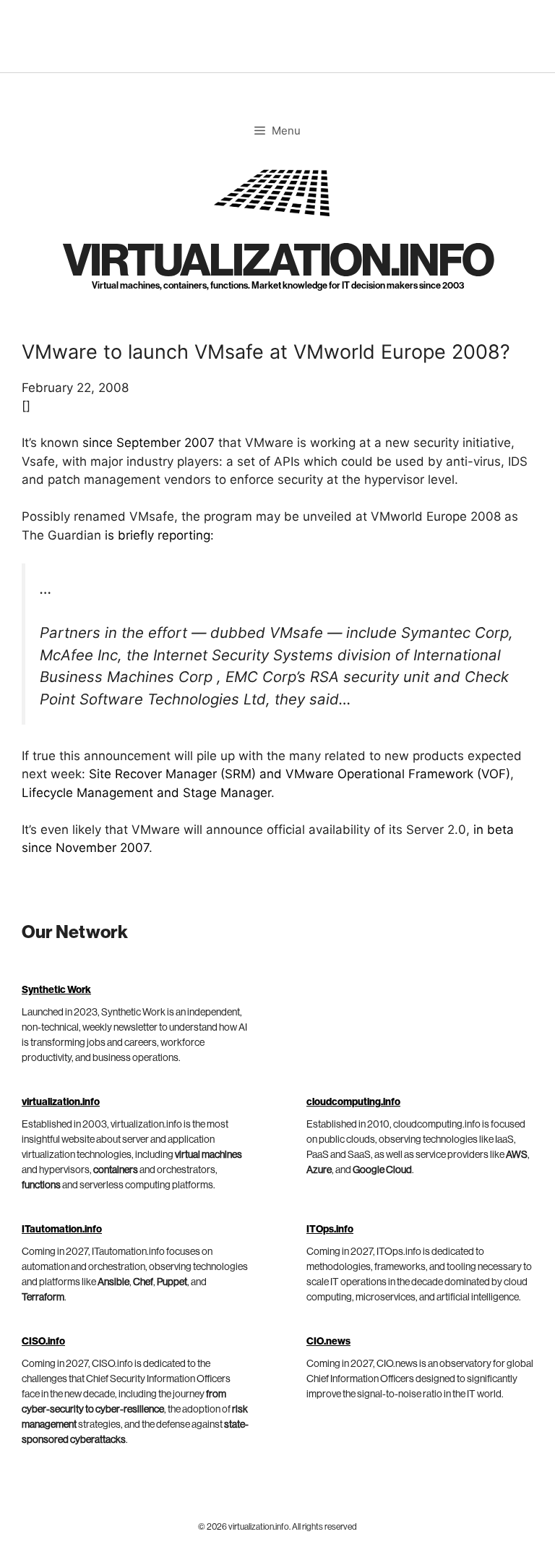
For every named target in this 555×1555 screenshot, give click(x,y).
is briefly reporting (157, 535)
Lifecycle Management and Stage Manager (146, 792)
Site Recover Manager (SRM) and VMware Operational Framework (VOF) (299, 774)
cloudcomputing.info (353, 1102)
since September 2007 (148, 442)
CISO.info (43, 1342)
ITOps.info (329, 1229)
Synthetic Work (56, 990)
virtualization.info (278, 261)
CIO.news (328, 1342)
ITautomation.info (62, 1229)
